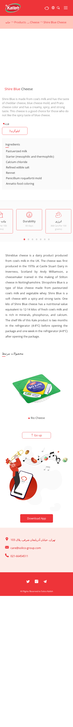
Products (20, 22)
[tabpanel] (29, 219)
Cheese (34, 22)
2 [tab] (28, 239)
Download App (36, 518)
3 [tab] (32, 239)
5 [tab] (40, 239)
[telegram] (45, 581)
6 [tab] (44, 239)
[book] (47, 8)
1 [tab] (24, 239)
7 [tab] (48, 239)
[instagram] (36, 581)
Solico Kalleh (47, 591)
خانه (7, 22)
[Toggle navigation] (66, 8)
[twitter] (28, 581)
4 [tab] (36, 239)
